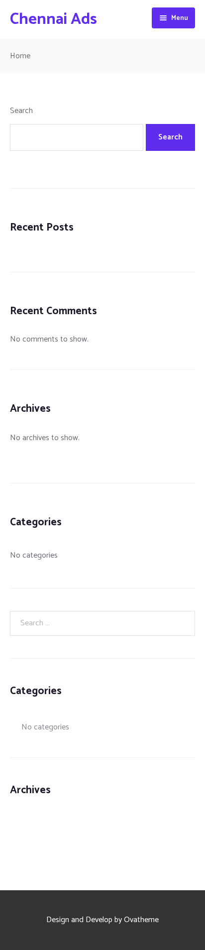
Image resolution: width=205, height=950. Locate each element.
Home (20, 56)
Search (21, 111)
